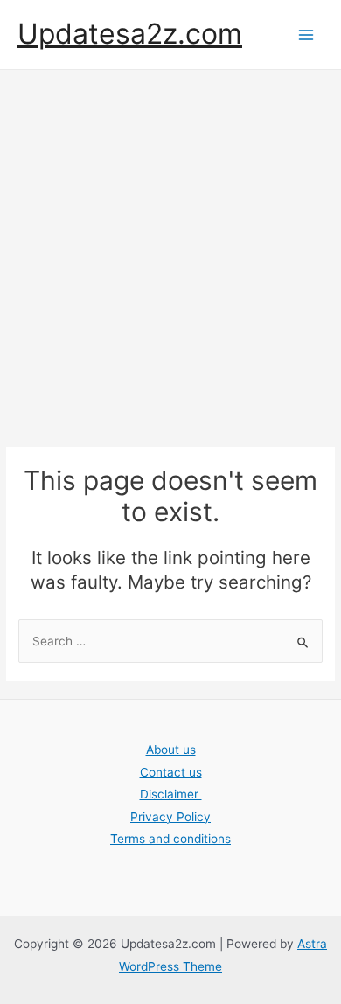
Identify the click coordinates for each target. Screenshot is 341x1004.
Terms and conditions (170, 839)
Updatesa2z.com (129, 34)
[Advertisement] (170, 249)
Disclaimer (171, 794)
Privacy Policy (170, 817)
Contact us (171, 772)
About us (171, 749)
